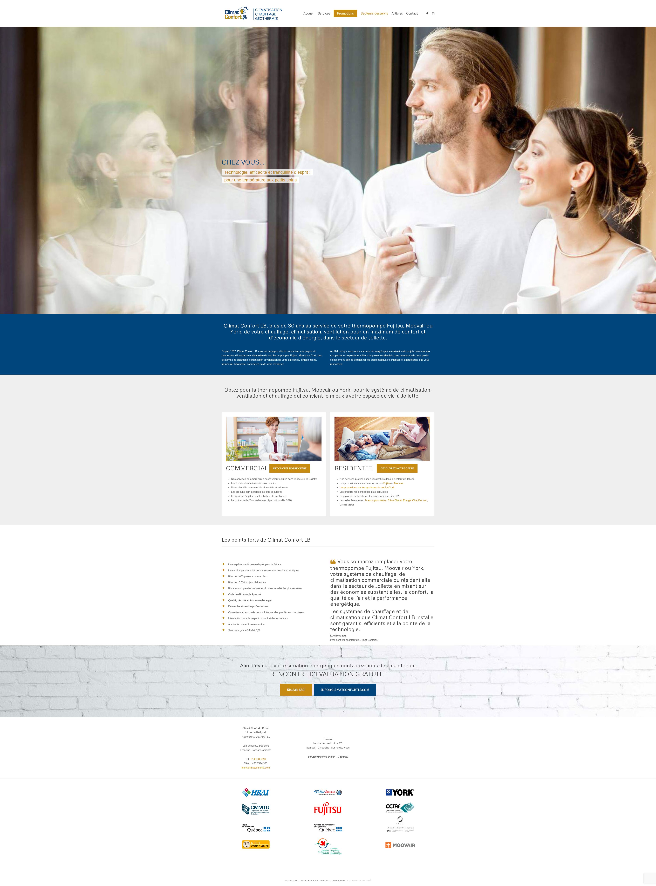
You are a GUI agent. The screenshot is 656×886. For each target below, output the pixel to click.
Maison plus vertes (375, 500)
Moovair (398, 483)
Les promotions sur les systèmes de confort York (367, 487)
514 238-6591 (258, 759)
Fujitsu (387, 483)
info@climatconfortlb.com (256, 767)
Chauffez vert (419, 500)
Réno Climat (395, 500)
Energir (407, 500)
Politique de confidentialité (358, 880)
